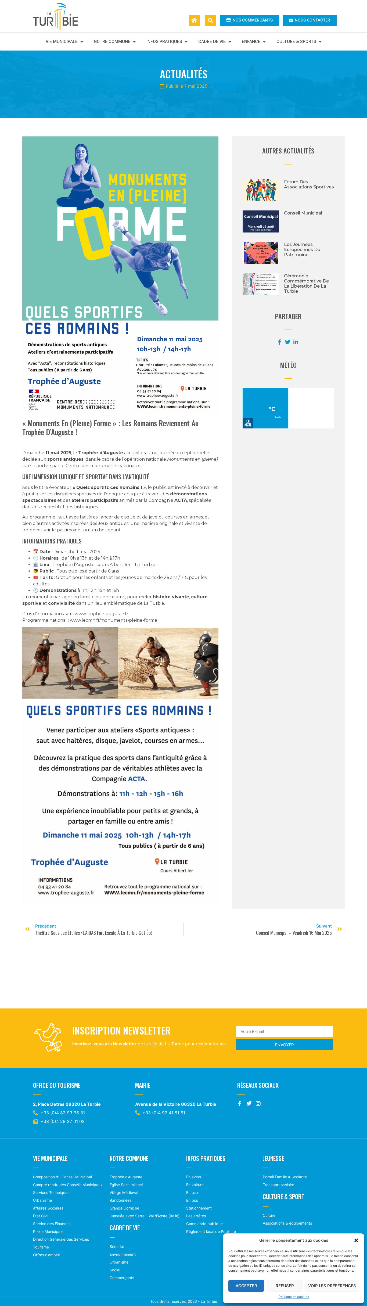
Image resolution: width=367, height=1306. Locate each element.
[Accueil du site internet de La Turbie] (194, 20)
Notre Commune (112, 41)
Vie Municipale (62, 41)
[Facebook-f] (240, 1103)
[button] (356, 1240)
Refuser (285, 1285)
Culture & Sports (296, 41)
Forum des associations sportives (309, 184)
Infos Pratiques (164, 41)
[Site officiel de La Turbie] (61, 16)
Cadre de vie (212, 41)
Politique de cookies (294, 1297)
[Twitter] (249, 1103)
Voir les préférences (332, 1285)
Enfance (251, 41)
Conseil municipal (303, 213)
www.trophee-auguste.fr (101, 613)
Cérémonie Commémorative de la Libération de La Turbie (306, 283)
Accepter (246, 1285)
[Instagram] (258, 1103)
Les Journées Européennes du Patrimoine (302, 249)
